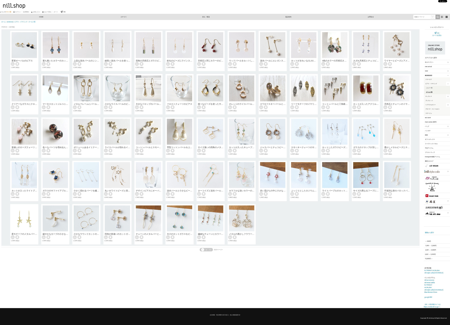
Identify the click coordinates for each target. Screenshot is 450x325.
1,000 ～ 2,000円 (430, 245)
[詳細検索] (432, 16)
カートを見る (436, 35)
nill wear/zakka (429, 282)
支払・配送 (206, 17)
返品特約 (288, 17)
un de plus (428, 287)
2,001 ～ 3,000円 (430, 250)
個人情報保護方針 (235, 315)
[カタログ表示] (446, 17)
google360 (428, 297)
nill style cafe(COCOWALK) (433, 273)
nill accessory (429, 280)
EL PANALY (428, 285)
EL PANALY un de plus (432, 270)
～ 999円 (428, 241)
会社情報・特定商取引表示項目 (219, 315)
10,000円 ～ (429, 258)
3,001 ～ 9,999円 (430, 254)
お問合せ (371, 17)
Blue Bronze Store (430, 292)
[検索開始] (437, 17)
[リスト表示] (442, 17)
